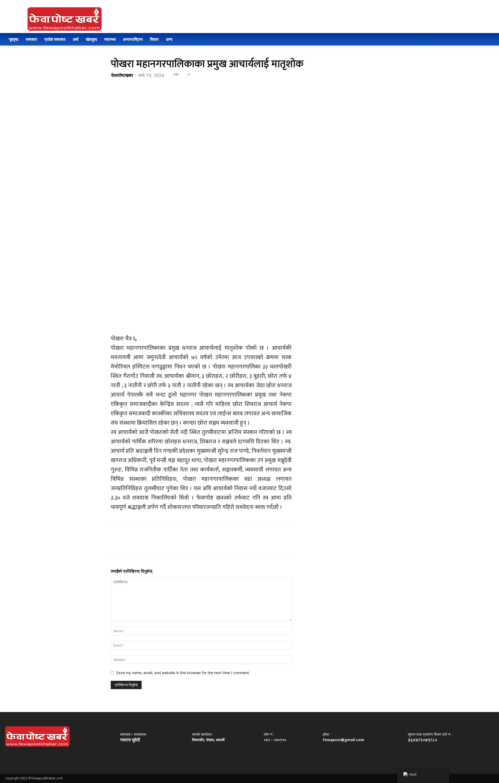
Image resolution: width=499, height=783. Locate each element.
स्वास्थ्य (110, 39)
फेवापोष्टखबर (122, 75)
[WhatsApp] (152, 86)
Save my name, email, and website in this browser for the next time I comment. (183, 672)
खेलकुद (91, 39)
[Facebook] (116, 86)
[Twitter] (128, 86)
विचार (154, 39)
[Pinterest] (140, 86)
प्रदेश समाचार (54, 39)
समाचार (31, 39)
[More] (164, 86)
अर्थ (75, 39)
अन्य (169, 39)
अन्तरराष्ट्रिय (133, 39)
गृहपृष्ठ (13, 39)
